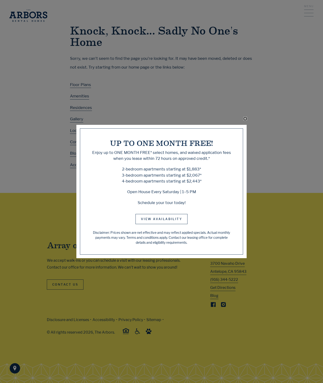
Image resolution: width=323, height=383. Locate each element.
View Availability (161, 219)
